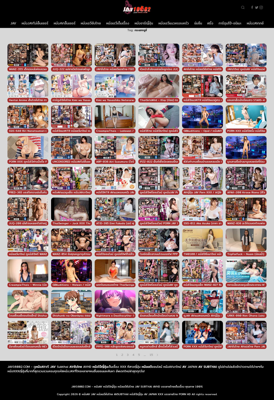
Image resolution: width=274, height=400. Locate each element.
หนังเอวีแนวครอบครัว (173, 23)
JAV (13, 23)
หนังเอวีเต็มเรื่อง (117, 23)
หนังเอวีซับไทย (91, 23)
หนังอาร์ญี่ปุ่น (144, 23)
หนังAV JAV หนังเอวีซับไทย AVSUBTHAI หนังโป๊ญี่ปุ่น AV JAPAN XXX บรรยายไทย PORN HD (136, 394)
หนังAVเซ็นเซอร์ (64, 23)
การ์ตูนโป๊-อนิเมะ (230, 23)
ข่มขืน (198, 23)
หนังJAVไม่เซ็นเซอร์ (35, 23)
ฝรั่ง (210, 23)
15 (151, 355)
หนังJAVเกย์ (255, 23)
